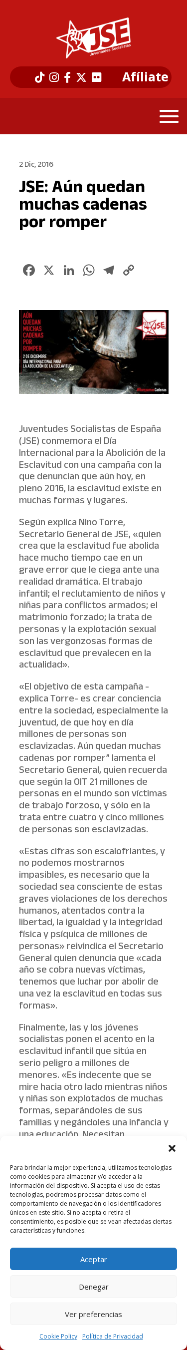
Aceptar (93, 1259)
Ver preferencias (93, 1314)
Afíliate (145, 77)
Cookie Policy (58, 1336)
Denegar (94, 1287)
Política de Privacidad (112, 1336)
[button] (172, 1148)
